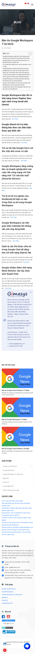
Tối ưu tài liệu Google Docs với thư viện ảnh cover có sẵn (17, 65)
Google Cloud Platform (10, 466)
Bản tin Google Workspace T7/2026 (14, 419)
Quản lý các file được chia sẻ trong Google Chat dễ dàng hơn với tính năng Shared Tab (16, 84)
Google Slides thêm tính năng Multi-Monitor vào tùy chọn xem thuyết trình (17, 88)
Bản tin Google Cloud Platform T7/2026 (15, 390)
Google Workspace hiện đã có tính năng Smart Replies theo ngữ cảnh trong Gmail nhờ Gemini (16, 57)
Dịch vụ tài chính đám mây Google (12, 501)
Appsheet (6, 478)
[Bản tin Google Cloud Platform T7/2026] (17, 378)
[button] (32, 4)
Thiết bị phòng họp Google (11, 490)
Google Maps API (8, 486)
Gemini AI (6, 482)
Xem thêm (15, 119)
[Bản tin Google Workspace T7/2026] (17, 407)
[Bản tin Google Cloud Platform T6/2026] (17, 436)
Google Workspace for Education (13, 474)
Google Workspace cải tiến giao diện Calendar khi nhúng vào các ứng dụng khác (16, 80)
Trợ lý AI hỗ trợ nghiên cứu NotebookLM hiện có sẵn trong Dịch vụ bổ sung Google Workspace (16, 75)
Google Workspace (9, 470)
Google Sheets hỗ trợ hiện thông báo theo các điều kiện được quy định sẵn (16, 61)
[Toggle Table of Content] (29, 53)
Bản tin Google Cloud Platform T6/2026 (15, 448)
